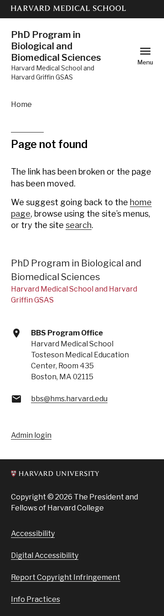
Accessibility (33, 533)
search (79, 225)
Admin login (31, 435)
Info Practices (35, 599)
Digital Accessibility (44, 555)
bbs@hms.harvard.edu (69, 398)
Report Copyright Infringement (65, 577)
